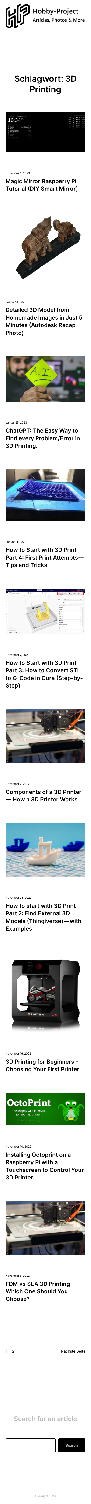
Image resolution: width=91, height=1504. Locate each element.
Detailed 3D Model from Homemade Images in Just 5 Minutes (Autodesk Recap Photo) (44, 321)
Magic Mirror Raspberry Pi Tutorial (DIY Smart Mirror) (42, 185)
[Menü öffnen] (8, 37)
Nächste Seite (73, 1351)
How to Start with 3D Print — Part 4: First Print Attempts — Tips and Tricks (45, 557)
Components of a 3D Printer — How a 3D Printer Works (43, 796)
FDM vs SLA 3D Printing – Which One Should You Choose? (40, 1291)
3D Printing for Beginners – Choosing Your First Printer (42, 1065)
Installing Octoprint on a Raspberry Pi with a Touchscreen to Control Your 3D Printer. (45, 1166)
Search (72, 1445)
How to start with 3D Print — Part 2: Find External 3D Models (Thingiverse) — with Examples (44, 917)
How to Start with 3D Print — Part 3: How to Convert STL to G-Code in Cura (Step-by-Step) (44, 674)
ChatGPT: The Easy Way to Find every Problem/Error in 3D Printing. (43, 438)
